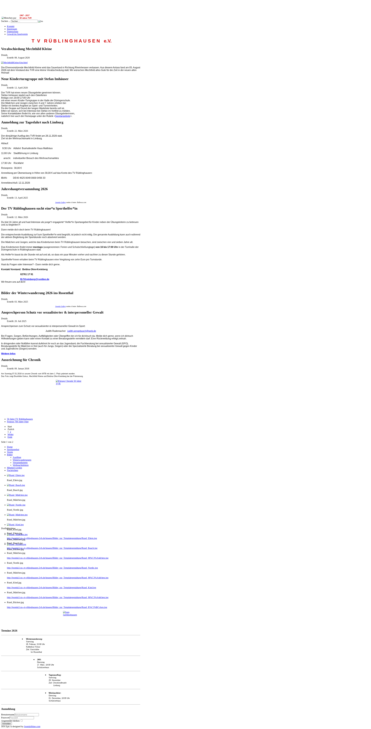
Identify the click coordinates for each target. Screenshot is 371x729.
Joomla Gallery (60, 202)
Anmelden (6, 724)
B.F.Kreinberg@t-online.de (34, 279)
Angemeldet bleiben (10, 721)
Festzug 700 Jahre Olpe (18, 421)
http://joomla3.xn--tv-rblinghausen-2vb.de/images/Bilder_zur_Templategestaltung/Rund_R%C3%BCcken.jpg (57, 607)
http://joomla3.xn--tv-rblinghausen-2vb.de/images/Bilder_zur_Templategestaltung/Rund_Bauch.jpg (52, 548)
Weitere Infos (8, 353)
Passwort (5, 717)
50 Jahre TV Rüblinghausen (20, 419)
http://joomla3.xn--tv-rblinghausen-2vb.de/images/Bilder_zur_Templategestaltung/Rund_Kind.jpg (51, 587)
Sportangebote (62, 116)
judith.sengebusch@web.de (81, 331)
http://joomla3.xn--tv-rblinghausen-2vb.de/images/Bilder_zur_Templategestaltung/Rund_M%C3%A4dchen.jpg (57, 558)
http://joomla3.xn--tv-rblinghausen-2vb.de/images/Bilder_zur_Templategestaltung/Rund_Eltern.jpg (52, 538)
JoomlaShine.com (32, 726)
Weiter (10, 434)
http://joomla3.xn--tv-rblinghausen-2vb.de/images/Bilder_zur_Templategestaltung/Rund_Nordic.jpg (52, 568)
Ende (10, 437)
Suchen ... (5, 21)
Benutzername (7, 714)
